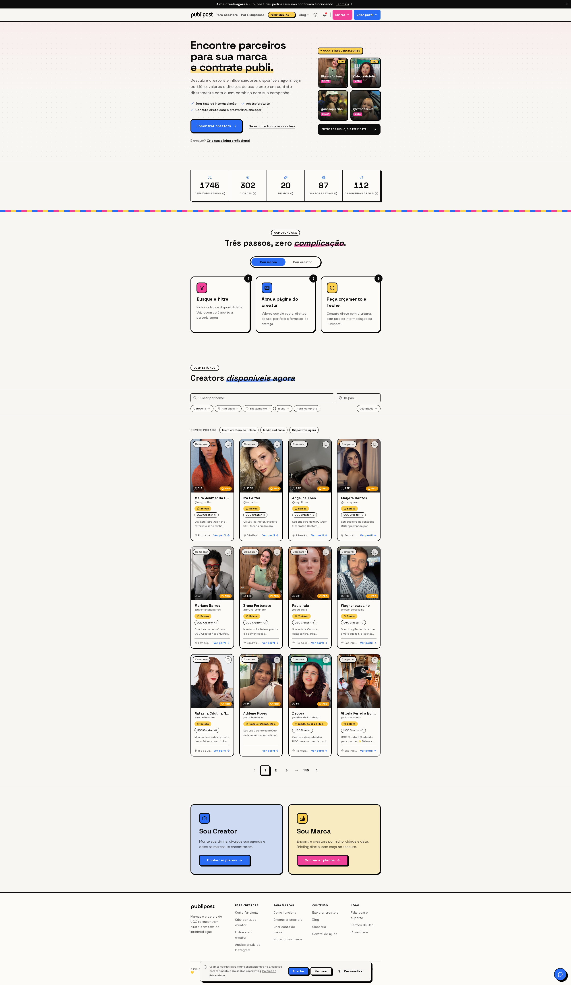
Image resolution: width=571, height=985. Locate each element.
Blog (302, 15)
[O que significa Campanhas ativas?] (376, 193)
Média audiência (274, 430)
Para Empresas (252, 15)
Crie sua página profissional (228, 141)
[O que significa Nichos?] (291, 193)
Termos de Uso (362, 925)
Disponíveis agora (304, 430)
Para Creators (227, 15)
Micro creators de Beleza (239, 430)
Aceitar (298, 971)
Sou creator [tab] (302, 262)
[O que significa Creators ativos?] (223, 193)
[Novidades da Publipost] (325, 15)
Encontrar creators (214, 126)
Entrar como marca (288, 939)
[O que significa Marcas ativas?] (335, 193)
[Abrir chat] (560, 974)
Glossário (319, 927)
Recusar (321, 971)
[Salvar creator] (228, 444)
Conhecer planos (222, 860)
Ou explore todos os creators (272, 126)
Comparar (201, 444)
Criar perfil (364, 15)
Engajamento (258, 408)
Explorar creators (325, 912)
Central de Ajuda (324, 934)
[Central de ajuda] (315, 15)
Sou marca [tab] (268, 262)
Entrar (340, 15)
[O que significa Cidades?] (254, 193)
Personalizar (354, 971)
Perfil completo (307, 408)
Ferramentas (280, 14)
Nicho (282, 408)
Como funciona (246, 912)
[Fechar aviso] (566, 4)
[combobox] (201, 408)
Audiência (228, 408)
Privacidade (359, 932)
